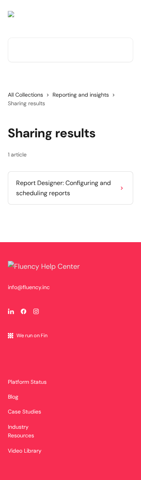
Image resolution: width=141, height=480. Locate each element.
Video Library (25, 450)
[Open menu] (126, 14)
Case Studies (24, 411)
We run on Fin (31, 335)
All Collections (25, 94)
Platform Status (27, 381)
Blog (13, 396)
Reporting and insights (80, 94)
